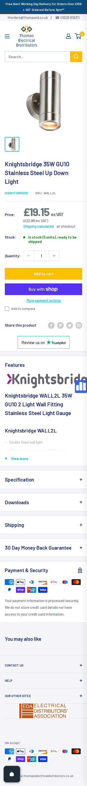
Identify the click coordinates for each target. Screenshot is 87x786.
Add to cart (43, 273)
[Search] (76, 56)
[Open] (12, 774)
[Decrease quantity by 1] (28, 256)
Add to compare (23, 308)
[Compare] (81, 386)
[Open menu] (7, 36)
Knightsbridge (16, 193)
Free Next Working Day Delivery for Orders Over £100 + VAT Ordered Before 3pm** (44, 7)
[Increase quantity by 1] (54, 256)
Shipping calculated (38, 226)
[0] (78, 36)
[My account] (68, 36)
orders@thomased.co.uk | (33, 17)
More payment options (43, 300)
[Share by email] (78, 325)
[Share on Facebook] (51, 325)
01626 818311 (70, 17)
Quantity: (12, 256)
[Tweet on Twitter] (69, 325)
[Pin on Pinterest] (60, 325)
